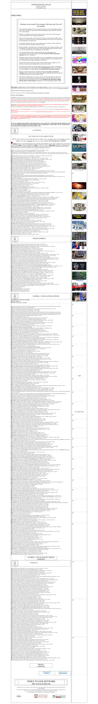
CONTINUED (41, 559)
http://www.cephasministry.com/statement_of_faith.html (38, 92)
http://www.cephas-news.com (27, 90)
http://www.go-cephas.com (63, 88)
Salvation (43, 102)
